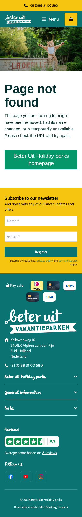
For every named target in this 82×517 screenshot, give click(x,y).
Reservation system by (41, 507)
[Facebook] (10, 476)
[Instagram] (41, 476)
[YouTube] (25, 476)
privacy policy (45, 260)
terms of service (68, 260)
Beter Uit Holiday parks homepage (41, 159)
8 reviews (49, 453)
